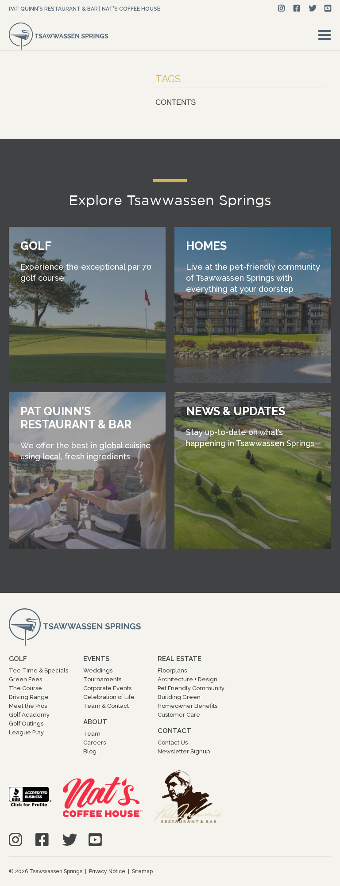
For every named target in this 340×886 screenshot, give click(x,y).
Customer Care (179, 714)
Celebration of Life (109, 697)
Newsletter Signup (184, 751)
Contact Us (173, 742)
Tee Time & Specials (38, 670)
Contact (174, 731)
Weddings (97, 670)
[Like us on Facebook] (297, 8)
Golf (18, 659)
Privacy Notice (107, 871)
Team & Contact (106, 706)
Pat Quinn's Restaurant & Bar (53, 9)
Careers (94, 742)
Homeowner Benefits (187, 706)
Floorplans (172, 670)
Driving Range (29, 697)
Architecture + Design (187, 679)
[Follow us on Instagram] (281, 8)
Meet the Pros (28, 706)
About (95, 722)
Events (96, 659)
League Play (26, 732)
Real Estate (179, 659)
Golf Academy (29, 714)
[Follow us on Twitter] (313, 8)
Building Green (179, 697)
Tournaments (102, 679)
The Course (25, 688)
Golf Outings (26, 723)
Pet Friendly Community (191, 688)
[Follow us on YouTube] (328, 8)
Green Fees (25, 679)
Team (91, 733)
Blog (90, 751)
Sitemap (142, 871)
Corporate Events (107, 688)
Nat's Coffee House (131, 9)
